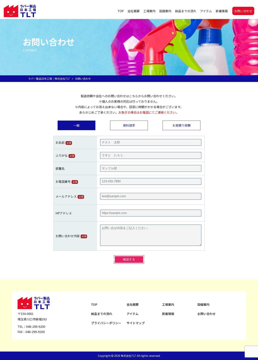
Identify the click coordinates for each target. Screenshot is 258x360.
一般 (76, 125)
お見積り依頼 (181, 125)
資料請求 (129, 125)
